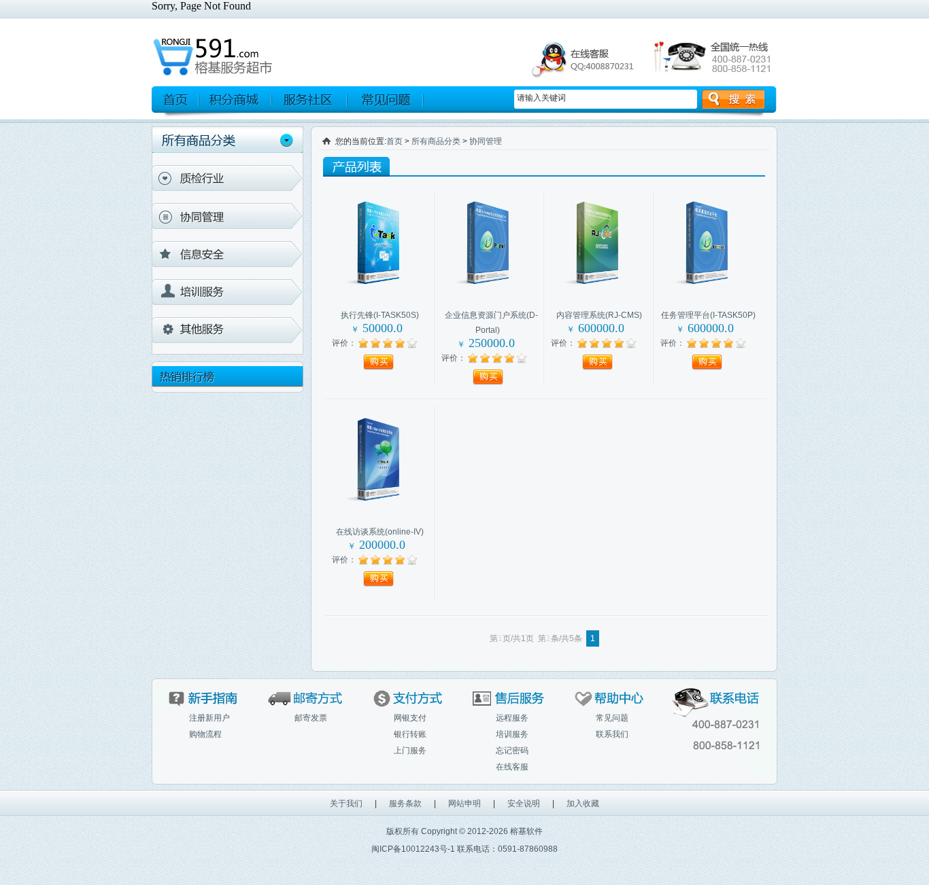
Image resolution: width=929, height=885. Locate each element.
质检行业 (227, 178)
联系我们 (612, 734)
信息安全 (227, 254)
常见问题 (612, 718)
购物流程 (205, 734)
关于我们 (346, 803)
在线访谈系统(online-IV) (380, 532)
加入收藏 (583, 803)
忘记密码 (512, 750)
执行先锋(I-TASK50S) (380, 315)
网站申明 (464, 803)
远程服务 (512, 718)
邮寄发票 (310, 718)
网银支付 (410, 718)
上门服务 (410, 750)
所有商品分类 (435, 141)
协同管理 (227, 216)
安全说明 (523, 803)
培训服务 (227, 292)
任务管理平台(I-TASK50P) (708, 315)
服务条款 (405, 803)
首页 (394, 141)
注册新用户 (209, 718)
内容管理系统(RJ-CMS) (599, 315)
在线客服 (512, 767)
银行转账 (410, 734)
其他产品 (227, 330)
